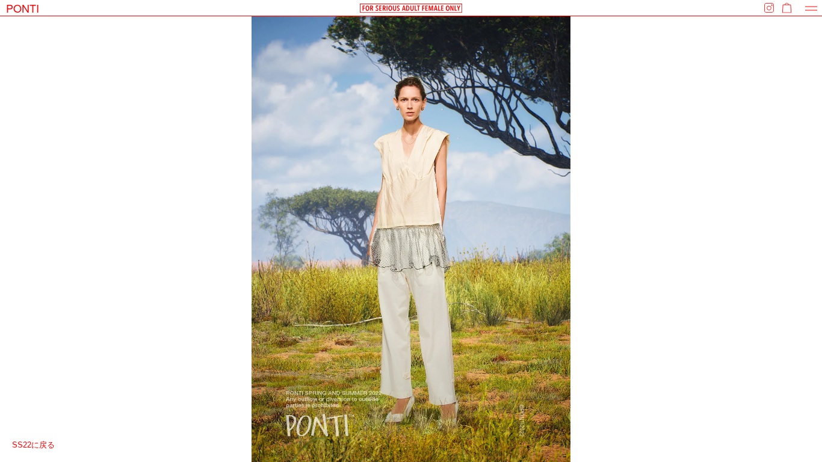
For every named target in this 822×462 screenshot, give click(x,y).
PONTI (22, 8)
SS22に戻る (33, 444)
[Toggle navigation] (811, 8)
